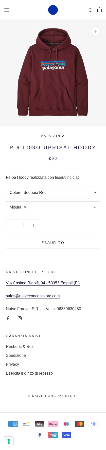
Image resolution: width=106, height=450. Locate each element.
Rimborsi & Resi (20, 346)
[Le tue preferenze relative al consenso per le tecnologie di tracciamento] (8, 441)
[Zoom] (95, 31)
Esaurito (52, 243)
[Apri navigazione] (6, 10)
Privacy (12, 364)
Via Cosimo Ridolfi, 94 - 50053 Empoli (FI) (43, 283)
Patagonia (53, 136)
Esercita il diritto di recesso (29, 373)
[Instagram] (20, 318)
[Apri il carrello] (99, 9)
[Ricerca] (90, 10)
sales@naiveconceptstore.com (33, 296)
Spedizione (16, 355)
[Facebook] (8, 318)
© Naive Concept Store (53, 396)
